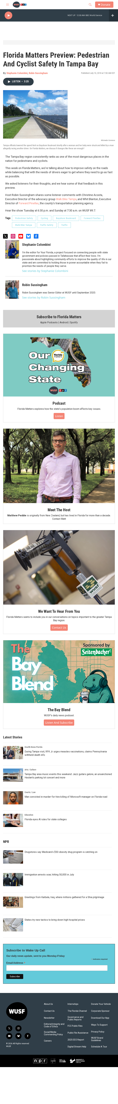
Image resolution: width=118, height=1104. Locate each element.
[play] (8, 15)
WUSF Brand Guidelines (97, 1039)
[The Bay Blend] (59, 671)
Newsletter (49, 1018)
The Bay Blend (59, 709)
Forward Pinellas (29, 203)
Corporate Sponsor (100, 1011)
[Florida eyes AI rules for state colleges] (13, 820)
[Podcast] (59, 365)
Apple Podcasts (49, 322)
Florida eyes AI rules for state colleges (46, 819)
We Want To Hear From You (59, 611)
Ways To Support (99, 1025)
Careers (48, 1041)
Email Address (15, 963)
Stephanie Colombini (17, 73)
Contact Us (59, 627)
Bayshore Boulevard (66, 218)
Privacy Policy (97, 1032)
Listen (59, 416)
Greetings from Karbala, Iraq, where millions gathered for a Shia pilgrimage (64, 897)
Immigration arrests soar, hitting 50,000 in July (49, 874)
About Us (48, 1004)
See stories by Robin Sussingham (43, 297)
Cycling (44, 218)
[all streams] (113, 15)
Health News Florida (33, 747)
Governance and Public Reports (75, 1018)
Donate (105, 4)
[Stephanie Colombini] (12, 249)
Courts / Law (30, 792)
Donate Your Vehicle (101, 1004)
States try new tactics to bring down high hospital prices (55, 919)
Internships (73, 1004)
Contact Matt (59, 518)
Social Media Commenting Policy (53, 1033)
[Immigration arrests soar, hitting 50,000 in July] (13, 879)
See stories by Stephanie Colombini (45, 271)
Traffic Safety (46, 225)
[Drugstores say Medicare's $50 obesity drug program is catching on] (13, 857)
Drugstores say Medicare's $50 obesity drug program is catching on (61, 852)
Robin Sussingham (38, 73)
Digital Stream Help (77, 1047)
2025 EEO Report (76, 1040)
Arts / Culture (30, 769)
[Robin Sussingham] (12, 289)
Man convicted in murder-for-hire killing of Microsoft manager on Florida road (66, 796)
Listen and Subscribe (59, 722)
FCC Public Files (75, 1026)
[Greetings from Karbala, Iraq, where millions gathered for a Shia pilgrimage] (13, 902)
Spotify (74, 322)
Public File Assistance (78, 1033)
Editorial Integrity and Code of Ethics (54, 1025)
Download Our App (100, 1018)
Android (64, 322)
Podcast (59, 403)
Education (29, 815)
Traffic (64, 225)
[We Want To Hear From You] (59, 567)
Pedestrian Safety (24, 218)
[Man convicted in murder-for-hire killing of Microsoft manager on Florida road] (13, 797)
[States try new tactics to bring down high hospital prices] (13, 924)
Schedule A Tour (99, 1047)
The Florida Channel (77, 1011)
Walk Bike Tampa (66, 199)
